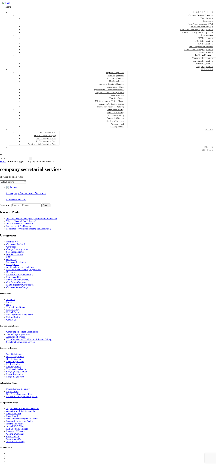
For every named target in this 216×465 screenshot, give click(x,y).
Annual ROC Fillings (15, 426)
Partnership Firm (14, 277)
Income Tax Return (15, 424)
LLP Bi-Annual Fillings (17, 429)
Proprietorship (12, 391)
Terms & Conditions (15, 307)
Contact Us (11, 320)
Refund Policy (12, 312)
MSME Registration (15, 356)
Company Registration (16, 262)
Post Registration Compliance (19, 315)
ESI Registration (13, 366)
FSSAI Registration (15, 361)
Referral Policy (13, 317)
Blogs (8, 304)
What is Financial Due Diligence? (21, 221)
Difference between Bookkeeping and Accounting (28, 229)
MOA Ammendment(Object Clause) (22, 419)
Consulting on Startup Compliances (22, 332)
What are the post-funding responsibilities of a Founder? (31, 218)
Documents (11, 272)
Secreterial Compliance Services (20, 342)
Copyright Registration (16, 372)
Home (3, 161)
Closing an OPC (13, 439)
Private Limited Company (18, 389)
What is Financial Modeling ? (19, 224)
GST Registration (14, 354)
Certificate (11, 247)
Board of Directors (14, 254)
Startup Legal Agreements (18, 334)
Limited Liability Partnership (19, 274)
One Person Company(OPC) (19, 394)
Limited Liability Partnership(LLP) (22, 396)
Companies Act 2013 (15, 244)
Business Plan (12, 242)
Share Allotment (13, 413)
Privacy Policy (12, 309)
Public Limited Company (17, 280)
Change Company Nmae (17, 249)
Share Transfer (13, 416)
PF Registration (13, 364)
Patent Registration (14, 374)
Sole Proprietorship (15, 252)
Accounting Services (15, 337)
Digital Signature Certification (20, 285)
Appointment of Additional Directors (22, 408)
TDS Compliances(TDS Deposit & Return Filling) (29, 339)
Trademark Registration (17, 369)
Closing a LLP (12, 436)
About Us (10, 299)
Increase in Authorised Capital (19, 421)
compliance (11, 259)
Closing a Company (15, 434)
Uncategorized (12, 264)
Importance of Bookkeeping (18, 226)
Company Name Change (17, 287)
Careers (9, 302)
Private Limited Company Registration (23, 269)
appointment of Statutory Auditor (21, 411)
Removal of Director (15, 431)
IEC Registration (13, 359)
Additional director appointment (20, 267)
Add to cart (21, 199)
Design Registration (15, 377)
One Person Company (16, 282)
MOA (8, 257)
